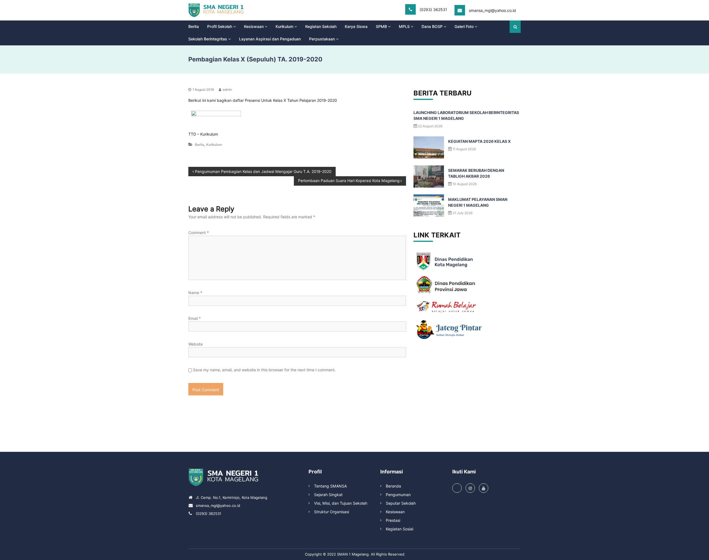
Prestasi (393, 520)
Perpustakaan (322, 39)
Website (195, 344)
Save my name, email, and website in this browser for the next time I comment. (264, 370)
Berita (193, 26)
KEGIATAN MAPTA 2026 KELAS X (479, 141)
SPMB (381, 26)
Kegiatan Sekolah (320, 26)
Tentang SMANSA (330, 486)
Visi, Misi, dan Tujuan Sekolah (340, 503)
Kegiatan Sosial (399, 529)
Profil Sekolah (219, 26)
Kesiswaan (254, 26)
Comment (198, 232)
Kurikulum (284, 26)
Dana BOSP (432, 26)
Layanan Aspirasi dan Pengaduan (270, 39)
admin (227, 89)
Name (195, 293)
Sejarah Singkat (328, 494)
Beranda (393, 486)
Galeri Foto (464, 26)
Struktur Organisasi (331, 512)
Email (194, 318)
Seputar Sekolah (401, 503)
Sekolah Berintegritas (207, 39)
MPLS (404, 26)
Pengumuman (398, 494)
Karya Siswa (356, 26)
